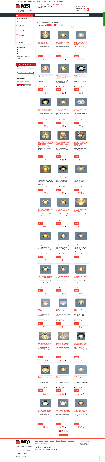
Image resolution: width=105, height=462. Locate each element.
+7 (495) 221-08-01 (45, 6)
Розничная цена (21, 66)
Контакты (61, 1)
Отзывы (41, 440)
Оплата (38, 1)
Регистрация (59, 4)
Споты (18, 58)
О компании (19, 1)
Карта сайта (71, 440)
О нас (36, 440)
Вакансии (55, 1)
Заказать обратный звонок (43, 10)
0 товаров (82, 8)
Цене (48, 25)
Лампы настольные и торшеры (25, 53)
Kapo (23, 6)
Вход (54, 4)
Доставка (44, 1)
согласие (29, 455)
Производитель (21, 78)
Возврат (50, 1)
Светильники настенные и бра (25, 51)
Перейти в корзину (87, 9)
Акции (24, 1)
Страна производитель (23, 81)
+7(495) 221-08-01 (53, 449)
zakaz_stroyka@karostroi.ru (44, 9)
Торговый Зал (31, 1)
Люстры (19, 49)
